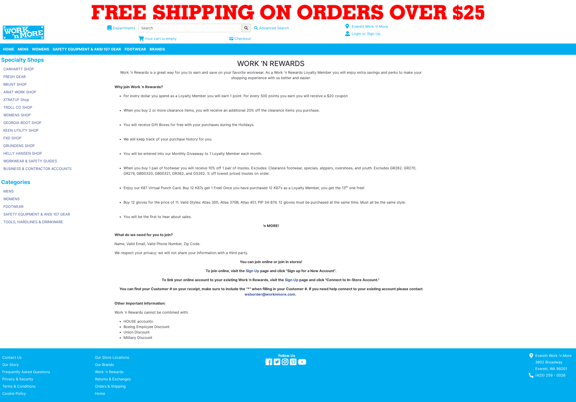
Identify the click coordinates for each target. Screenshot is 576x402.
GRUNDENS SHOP (19, 145)
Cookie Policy (14, 393)
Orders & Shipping (110, 386)
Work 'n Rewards (109, 372)
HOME (8, 49)
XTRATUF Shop (16, 99)
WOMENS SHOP (17, 115)
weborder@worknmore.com (270, 294)
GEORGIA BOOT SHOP (22, 122)
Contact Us (12, 357)
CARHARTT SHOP (18, 69)
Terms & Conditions (19, 386)
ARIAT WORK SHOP (19, 92)
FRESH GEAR (14, 76)
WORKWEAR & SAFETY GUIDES (30, 161)
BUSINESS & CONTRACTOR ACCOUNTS (37, 168)
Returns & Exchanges (113, 379)
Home (100, 393)
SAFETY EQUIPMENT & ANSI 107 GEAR (87, 49)
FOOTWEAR (135, 49)
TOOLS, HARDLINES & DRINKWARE (33, 222)
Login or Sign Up (366, 33)
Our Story (10, 364)
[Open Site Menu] (347, 26)
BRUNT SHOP (15, 84)
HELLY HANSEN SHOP (22, 153)
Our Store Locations (112, 357)
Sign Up (252, 271)
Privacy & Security (17, 379)
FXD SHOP (12, 138)
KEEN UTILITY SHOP (20, 130)
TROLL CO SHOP (17, 107)
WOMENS (40, 49)
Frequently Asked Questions (26, 372)
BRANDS (157, 49)
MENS (23, 49)
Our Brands (104, 364)
